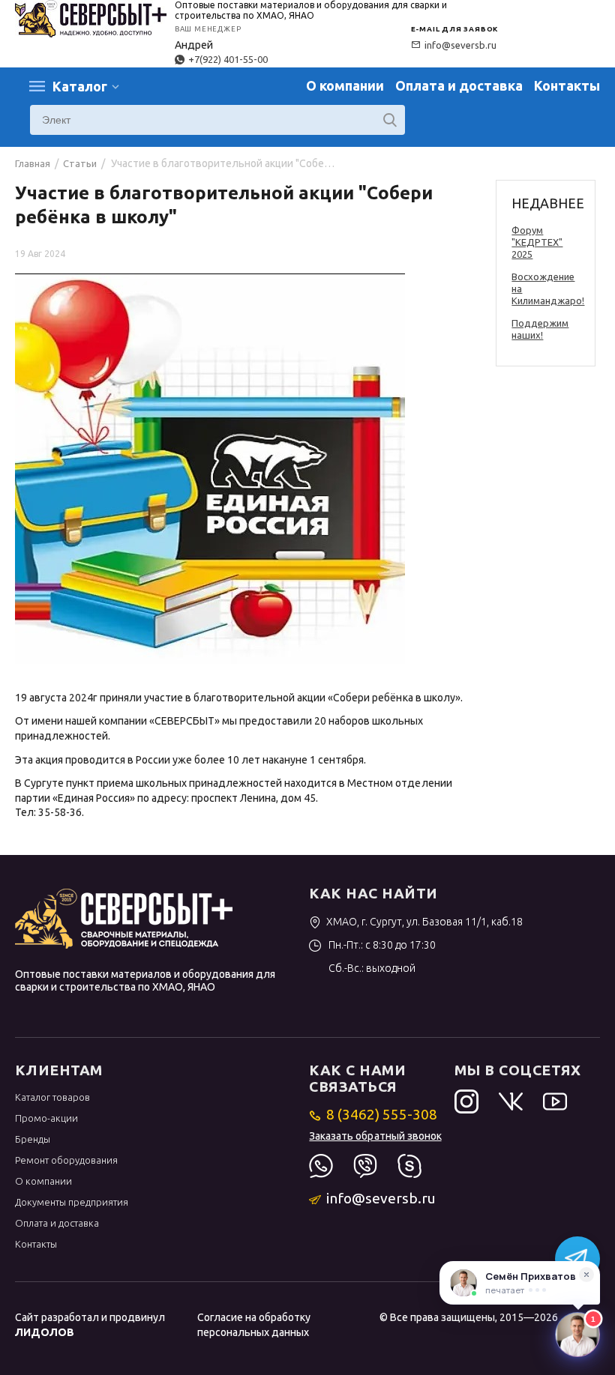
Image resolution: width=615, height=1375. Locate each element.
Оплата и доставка (459, 85)
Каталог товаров (52, 1097)
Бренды (32, 1139)
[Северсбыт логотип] (90, 17)
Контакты (567, 85)
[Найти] (390, 120)
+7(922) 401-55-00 (228, 59)
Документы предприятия (71, 1202)
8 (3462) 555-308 (381, 1114)
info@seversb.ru (460, 45)
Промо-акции (46, 1118)
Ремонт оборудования (66, 1160)
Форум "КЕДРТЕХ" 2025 (537, 242)
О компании (345, 85)
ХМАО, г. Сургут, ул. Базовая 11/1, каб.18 (424, 922)
